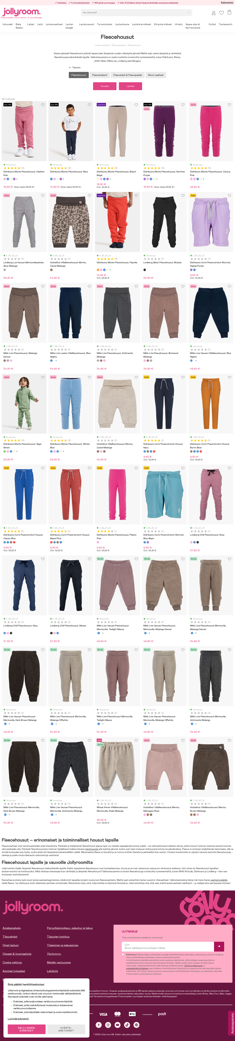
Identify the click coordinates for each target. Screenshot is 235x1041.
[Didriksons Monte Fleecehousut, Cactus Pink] (191, 179)
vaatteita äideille (218, 880)
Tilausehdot (10, 936)
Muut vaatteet (156, 75)
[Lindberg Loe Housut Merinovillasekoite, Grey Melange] (4, 270)
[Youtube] (118, 1025)
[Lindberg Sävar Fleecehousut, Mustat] (144, 270)
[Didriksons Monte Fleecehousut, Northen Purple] (14, 179)
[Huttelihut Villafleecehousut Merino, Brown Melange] (104, 451)
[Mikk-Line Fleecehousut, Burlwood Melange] (11, 360)
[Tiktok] (127, 1025)
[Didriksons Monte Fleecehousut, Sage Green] (4, 451)
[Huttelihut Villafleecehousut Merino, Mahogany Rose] (101, 451)
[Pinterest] (136, 1025)
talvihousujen (92, 849)
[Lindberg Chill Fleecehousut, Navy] (194, 542)
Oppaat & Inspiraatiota (17, 954)
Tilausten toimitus (58, 936)
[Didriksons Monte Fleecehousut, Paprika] (98, 270)
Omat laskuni (11, 945)
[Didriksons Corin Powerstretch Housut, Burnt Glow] (148, 451)
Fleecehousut (134, 45)
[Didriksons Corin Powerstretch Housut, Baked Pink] (154, 451)
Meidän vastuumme (59, 962)
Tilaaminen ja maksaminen (62, 945)
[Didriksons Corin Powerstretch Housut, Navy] (144, 451)
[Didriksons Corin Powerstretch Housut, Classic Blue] (151, 451)
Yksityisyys (54, 954)
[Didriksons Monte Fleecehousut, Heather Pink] (4, 179)
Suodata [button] (105, 86)
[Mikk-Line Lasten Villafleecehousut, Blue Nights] (51, 360)
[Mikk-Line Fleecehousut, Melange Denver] (4, 360)
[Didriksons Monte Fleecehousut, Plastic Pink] (98, 542)
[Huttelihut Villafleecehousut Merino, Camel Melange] (51, 270)
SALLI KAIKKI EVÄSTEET (26, 1029)
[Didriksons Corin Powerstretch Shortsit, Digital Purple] (191, 270)
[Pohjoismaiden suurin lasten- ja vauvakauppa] (21, 11)
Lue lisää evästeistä (18, 1018)
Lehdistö (52, 971)
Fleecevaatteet (118, 45)
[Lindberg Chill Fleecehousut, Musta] (197, 542)
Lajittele (130, 86)
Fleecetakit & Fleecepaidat (127, 75)
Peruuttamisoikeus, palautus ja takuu (70, 928)
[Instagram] (108, 1025)
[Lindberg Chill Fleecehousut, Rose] (191, 542)
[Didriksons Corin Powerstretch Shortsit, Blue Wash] (194, 270)
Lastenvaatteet (102, 45)
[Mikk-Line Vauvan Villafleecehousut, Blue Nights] (191, 360)
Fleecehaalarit (99, 75)
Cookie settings (12, 962)
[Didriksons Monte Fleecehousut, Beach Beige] (11, 179)
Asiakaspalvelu (227, 2)
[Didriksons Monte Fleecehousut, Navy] (8, 179)
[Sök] (188, 12)
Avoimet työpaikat (14, 971)
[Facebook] (99, 1025)
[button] (221, 13)
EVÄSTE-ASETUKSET (66, 1029)
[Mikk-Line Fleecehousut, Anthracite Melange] (8, 360)
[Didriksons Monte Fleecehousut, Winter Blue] (51, 451)
